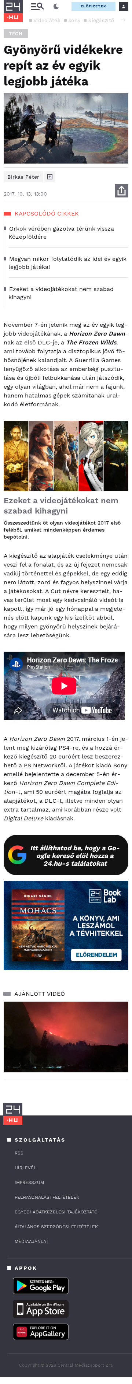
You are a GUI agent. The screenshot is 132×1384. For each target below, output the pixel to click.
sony (74, 20)
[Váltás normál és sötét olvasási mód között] (56, 6)
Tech (16, 33)
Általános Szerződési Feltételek (56, 1226)
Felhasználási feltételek (47, 1197)
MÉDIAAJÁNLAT (31, 1241)
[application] (66, 1037)
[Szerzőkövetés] (49, 176)
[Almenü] (37, 6)
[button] (122, 20)
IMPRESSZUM (29, 1182)
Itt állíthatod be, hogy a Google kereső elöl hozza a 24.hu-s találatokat (75, 855)
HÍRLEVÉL (25, 1167)
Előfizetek (93, 6)
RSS (19, 1153)
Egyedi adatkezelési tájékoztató (56, 1212)
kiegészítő (101, 20)
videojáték (47, 20)
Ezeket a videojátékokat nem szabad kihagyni (61, 505)
